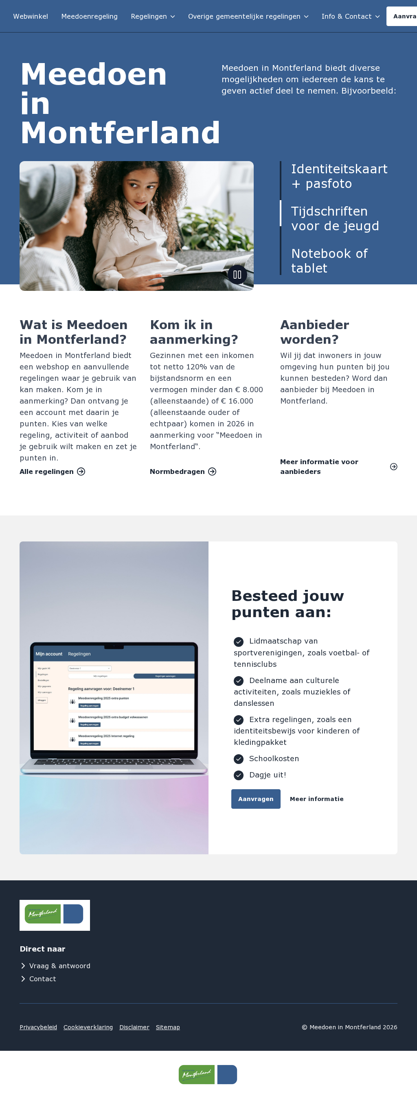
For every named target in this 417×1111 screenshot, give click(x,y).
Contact (42, 978)
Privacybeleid (38, 1027)
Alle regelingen (47, 471)
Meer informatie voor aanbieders (319, 466)
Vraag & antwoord (59, 965)
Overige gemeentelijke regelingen (244, 16)
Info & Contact (347, 16)
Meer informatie (317, 798)
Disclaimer (134, 1027)
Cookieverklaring (88, 1027)
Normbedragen (177, 471)
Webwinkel (30, 16)
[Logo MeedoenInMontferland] (60, 915)
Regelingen (149, 16)
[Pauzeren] (237, 274)
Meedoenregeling (89, 16)
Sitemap (168, 1027)
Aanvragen (256, 798)
